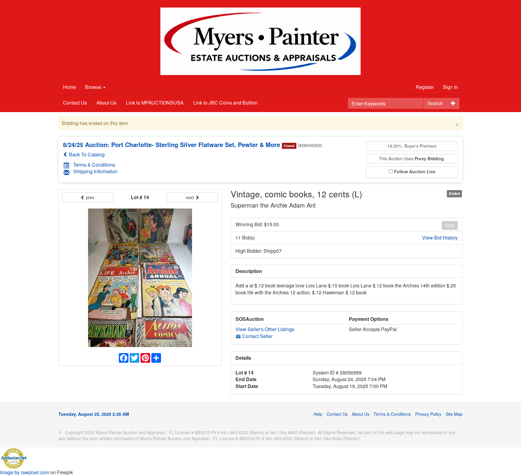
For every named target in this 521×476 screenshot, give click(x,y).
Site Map (454, 414)
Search (435, 103)
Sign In (450, 86)
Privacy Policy (428, 414)
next (190, 197)
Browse (94, 86)
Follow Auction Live (414, 171)
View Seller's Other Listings (264, 329)
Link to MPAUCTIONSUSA (155, 102)
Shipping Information (95, 171)
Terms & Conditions (94, 164)
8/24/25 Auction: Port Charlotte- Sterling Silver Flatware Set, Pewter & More (171, 144)
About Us (106, 102)
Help (318, 414)
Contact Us (75, 102)
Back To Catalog (86, 154)
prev (89, 197)
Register (425, 86)
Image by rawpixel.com (24, 472)
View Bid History (440, 237)
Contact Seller (257, 336)
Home (69, 86)
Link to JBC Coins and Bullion (225, 102)
